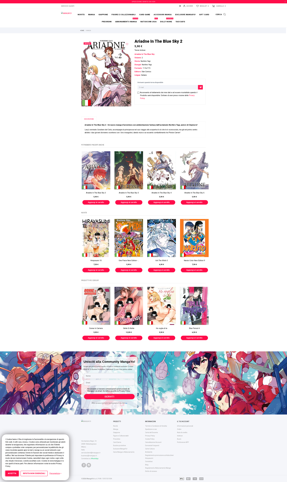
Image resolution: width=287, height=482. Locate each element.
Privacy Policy (150, 436)
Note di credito (182, 432)
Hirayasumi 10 (96, 260)
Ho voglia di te (161, 328)
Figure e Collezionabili (120, 436)
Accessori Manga (163, 15)
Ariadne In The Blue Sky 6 (194, 193)
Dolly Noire (166, 20)
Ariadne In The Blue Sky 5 (129, 193)
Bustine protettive (119, 445)
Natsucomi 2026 (149, 20)
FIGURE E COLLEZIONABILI (124, 15)
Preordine (116, 439)
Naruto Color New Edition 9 (194, 260)
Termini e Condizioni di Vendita (156, 426)
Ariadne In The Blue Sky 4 (162, 193)
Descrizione (89, 119)
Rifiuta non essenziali (34, 473)
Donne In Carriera (96, 328)
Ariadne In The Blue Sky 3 (96, 193)
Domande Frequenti (152, 445)
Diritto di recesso (151, 471)
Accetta (12, 473)
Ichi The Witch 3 (161, 260)
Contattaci (149, 461)
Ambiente (148, 452)
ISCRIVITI (109, 396)
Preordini (107, 22)
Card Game (117, 442)
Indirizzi (180, 436)
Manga (91, 15)
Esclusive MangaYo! (185, 15)
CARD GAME (144, 15)
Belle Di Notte (128, 328)
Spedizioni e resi (151, 429)
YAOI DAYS (180, 22)
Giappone (103, 15)
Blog (146, 465)
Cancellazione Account (153, 442)
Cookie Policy (149, 439)
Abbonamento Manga (126, 20)
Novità (81, 15)
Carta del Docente (151, 432)
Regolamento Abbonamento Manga (158, 468)
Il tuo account (183, 421)
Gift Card (204, 15)
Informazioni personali (185, 426)
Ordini (179, 429)
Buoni (179, 439)
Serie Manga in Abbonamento (123, 452)
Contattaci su (89, 458)
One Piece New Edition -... (129, 260)
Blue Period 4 (194, 328)
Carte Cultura (150, 449)
